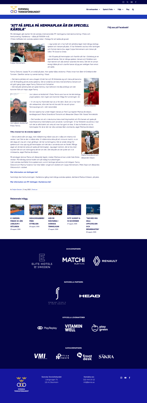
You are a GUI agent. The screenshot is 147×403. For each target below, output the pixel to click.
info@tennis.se (89, 382)
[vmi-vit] (40, 349)
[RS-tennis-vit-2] (57, 283)
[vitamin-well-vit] (73, 318)
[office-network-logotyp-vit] (62, 349)
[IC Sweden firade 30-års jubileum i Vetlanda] (17, 205)
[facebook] (129, 378)
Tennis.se (34, 189)
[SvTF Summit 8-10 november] (74, 205)
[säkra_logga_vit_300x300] (106, 349)
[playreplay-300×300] (47, 318)
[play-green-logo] (99, 318)
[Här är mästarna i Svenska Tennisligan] (55, 205)
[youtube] (125, 378)
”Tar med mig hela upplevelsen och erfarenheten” (92, 224)
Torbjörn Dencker (17, 189)
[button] (133, 9)
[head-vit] (90, 283)
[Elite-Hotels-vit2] (42, 248)
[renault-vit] (105, 248)
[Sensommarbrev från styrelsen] (36, 205)
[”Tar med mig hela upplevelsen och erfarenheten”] (93, 205)
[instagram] (121, 378)
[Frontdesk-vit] (84, 349)
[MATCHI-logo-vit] (73, 248)
